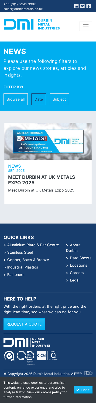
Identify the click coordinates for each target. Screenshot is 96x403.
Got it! (85, 390)
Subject (59, 99)
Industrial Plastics (22, 267)
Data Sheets (80, 258)
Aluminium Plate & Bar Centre (33, 245)
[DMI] (32, 24)
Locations (78, 265)
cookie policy (51, 392)
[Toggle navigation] (85, 26)
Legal (74, 280)
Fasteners (15, 274)
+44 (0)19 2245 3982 (19, 4)
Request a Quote (24, 324)
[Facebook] (88, 7)
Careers (77, 272)
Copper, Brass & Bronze (28, 259)
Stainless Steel (20, 252)
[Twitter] (82, 7)
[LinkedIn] (76, 7)
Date (38, 99)
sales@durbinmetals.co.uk (23, 9)
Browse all (16, 99)
